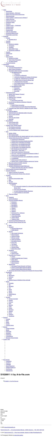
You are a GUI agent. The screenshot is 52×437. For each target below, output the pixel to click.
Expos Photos (12, 99)
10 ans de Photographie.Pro (15, 67)
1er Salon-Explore (13, 61)
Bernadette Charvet (16, 241)
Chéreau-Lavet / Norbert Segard (13, 125)
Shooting (5, 317)
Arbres (10, 291)
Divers (7, 55)
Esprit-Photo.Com (10, 366)
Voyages (11, 181)
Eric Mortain (14, 252)
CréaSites (8, 364)
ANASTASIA (9, 11)
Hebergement (9, 370)
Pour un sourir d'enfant (14, 114)
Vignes (10, 292)
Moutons (11, 305)
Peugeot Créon (9, 28)
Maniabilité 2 (14, 206)
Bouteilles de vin (13, 39)
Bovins (10, 313)
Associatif (11, 119)
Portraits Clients (10, 325)
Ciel (10, 288)
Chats (10, 306)
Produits (8, 38)
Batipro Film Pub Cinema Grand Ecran (15, 14)
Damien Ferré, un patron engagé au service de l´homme (24, 161)
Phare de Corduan (13, 194)
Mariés (7, 330)
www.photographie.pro (9, 427)
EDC (7, 131)
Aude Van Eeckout (15, 239)
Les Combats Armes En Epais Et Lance (23, 83)
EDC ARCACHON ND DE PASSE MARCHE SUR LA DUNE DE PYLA (26, 136)
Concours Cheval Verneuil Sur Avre (17, 222)
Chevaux (11, 302)
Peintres (11, 231)
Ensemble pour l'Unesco (14, 255)
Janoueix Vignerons (11, 170)
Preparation (17, 88)
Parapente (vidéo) (10, 22)
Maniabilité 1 (14, 205)
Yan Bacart (14, 244)
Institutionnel (9, 53)
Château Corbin (10, 27)
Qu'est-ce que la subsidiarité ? (18, 155)
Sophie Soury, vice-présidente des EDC (20, 144)
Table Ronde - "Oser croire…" (18, 150)
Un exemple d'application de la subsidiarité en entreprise (25, 156)
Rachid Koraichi (15, 261)
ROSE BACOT (14, 230)
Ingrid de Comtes (15, 236)
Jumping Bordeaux (13, 199)
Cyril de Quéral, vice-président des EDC (21, 147)
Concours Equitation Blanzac (16, 200)
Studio (7, 322)
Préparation (17, 74)
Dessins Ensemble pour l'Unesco (19, 258)
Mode (7, 320)
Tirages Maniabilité (16, 216)
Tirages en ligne (15, 219)
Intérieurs (11, 277)
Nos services (6, 359)
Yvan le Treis (14, 245)
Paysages (11, 283)
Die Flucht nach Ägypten (20, 189)
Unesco (13, 256)
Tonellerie (11, 47)
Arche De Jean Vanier (14, 117)
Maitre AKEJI (14, 260)
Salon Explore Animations (15, 69)
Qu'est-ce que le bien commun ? (19, 160)
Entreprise (5, 36)
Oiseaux (11, 311)
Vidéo (4, 10)
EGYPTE (13, 185)
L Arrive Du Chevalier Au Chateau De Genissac (25, 77)
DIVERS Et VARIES (13, 44)
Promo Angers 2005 (13, 122)
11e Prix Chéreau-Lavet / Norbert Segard (18, 130)
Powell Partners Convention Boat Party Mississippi (23, 106)
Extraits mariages (10, 328)
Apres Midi (16, 91)
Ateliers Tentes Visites (19, 85)
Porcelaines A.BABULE (14, 50)
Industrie (8, 52)
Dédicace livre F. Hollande (15, 97)
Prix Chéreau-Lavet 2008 (15, 128)
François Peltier (15, 247)
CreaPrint (8, 363)
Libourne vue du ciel (11, 21)
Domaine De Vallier (13, 58)
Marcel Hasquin (15, 235)
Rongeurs (11, 309)
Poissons (11, 314)
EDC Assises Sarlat (13, 135)
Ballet (10, 225)
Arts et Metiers (9, 120)
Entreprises (11, 103)
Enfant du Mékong (13, 111)
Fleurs (10, 289)
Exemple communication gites (16, 178)
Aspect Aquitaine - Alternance (13, 13)
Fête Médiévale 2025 (16, 72)
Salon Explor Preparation (15, 60)
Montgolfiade (12, 95)
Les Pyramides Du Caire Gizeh (21, 192)
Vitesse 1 (13, 208)
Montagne (11, 286)
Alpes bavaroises (10, 16)
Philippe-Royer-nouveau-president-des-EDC (22, 141)
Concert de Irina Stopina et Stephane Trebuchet (20, 102)
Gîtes (10, 180)
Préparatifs (8, 331)
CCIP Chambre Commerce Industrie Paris (16, 169)
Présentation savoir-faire (12, 35)
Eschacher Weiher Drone (12, 33)
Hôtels (10, 177)
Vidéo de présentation (11, 31)
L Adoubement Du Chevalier (21, 81)
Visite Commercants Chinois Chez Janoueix (19, 174)
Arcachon (8, 24)
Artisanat (8, 42)
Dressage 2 (14, 203)
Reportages (6, 64)
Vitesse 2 (13, 210)
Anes (10, 303)
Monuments (11, 275)
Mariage (5, 327)
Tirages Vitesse (15, 217)
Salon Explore (9, 56)
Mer (9, 284)
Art (6, 224)
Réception (8, 333)
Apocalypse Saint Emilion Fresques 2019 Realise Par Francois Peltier (25, 270)
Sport (7, 195)
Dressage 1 (14, 202)
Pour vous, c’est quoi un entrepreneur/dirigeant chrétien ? (25, 153)
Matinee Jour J (17, 89)
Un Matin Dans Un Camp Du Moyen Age (24, 80)
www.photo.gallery (18, 435)
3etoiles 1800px (12, 133)
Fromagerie (11, 46)
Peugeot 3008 (9, 30)
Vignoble (8, 41)
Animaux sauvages (13, 299)
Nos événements (10, 66)
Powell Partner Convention (17, 105)
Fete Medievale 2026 (16, 86)
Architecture (9, 272)
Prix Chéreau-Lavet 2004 (15, 127)
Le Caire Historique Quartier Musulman (23, 191)
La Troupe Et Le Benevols (20, 75)
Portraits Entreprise (10, 63)
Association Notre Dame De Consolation (18, 71)
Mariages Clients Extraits (12, 338)
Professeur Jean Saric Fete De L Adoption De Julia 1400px (23, 108)
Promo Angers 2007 (13, 124)
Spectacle (11, 227)
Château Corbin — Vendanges (13, 25)
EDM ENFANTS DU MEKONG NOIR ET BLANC (20, 113)
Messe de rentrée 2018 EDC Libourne (18, 163)
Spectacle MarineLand (16, 228)
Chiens (10, 308)
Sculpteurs (11, 250)
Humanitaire (9, 110)
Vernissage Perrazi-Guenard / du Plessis (21, 266)
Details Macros (12, 294)
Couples (8, 319)
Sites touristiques (13, 183)
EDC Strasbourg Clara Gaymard (19, 149)
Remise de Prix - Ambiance (18, 213)
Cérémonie (8, 334)
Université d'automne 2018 (15, 164)
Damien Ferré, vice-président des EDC (20, 145)
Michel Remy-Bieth (16, 249)
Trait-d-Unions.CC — (9, 432)
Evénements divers (10, 92)
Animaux (8, 297)
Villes (10, 274)
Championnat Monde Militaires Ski (17, 220)
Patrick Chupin (14, 253)
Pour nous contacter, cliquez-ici (22, 432)
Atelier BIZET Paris (13, 49)
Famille (7, 324)
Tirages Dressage (15, 214)
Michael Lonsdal (15, 238)
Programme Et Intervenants (17, 139)
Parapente (11, 197)
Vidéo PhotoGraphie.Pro (36, 432)
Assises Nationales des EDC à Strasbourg (19, 138)
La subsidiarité (14, 158)
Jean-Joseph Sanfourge (17, 233)
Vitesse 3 (13, 211)
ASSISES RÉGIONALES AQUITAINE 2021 (19, 166)
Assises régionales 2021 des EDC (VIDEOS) (22, 167)
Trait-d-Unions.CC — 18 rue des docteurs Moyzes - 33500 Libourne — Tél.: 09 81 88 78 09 (22, 430)
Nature (7, 281)
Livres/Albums (9, 336)
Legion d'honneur (10, 19)
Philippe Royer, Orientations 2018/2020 (20, 142)
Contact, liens (6, 339)
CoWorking (8, 361)
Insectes (11, 300)
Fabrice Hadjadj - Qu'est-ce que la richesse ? (16, 17)
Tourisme (8, 175)
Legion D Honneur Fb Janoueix (16, 172)
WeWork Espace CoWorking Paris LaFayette (19, 280)
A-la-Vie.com (9, 369)
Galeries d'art (12, 264)
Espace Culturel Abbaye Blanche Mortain (21, 267)
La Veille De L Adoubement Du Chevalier (24, 78)
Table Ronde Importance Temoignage (20, 152)
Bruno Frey (14, 242)
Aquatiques (11, 316)
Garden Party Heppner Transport (16, 94)
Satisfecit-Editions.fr (11, 367)
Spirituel (11, 116)
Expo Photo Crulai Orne (17, 100)
